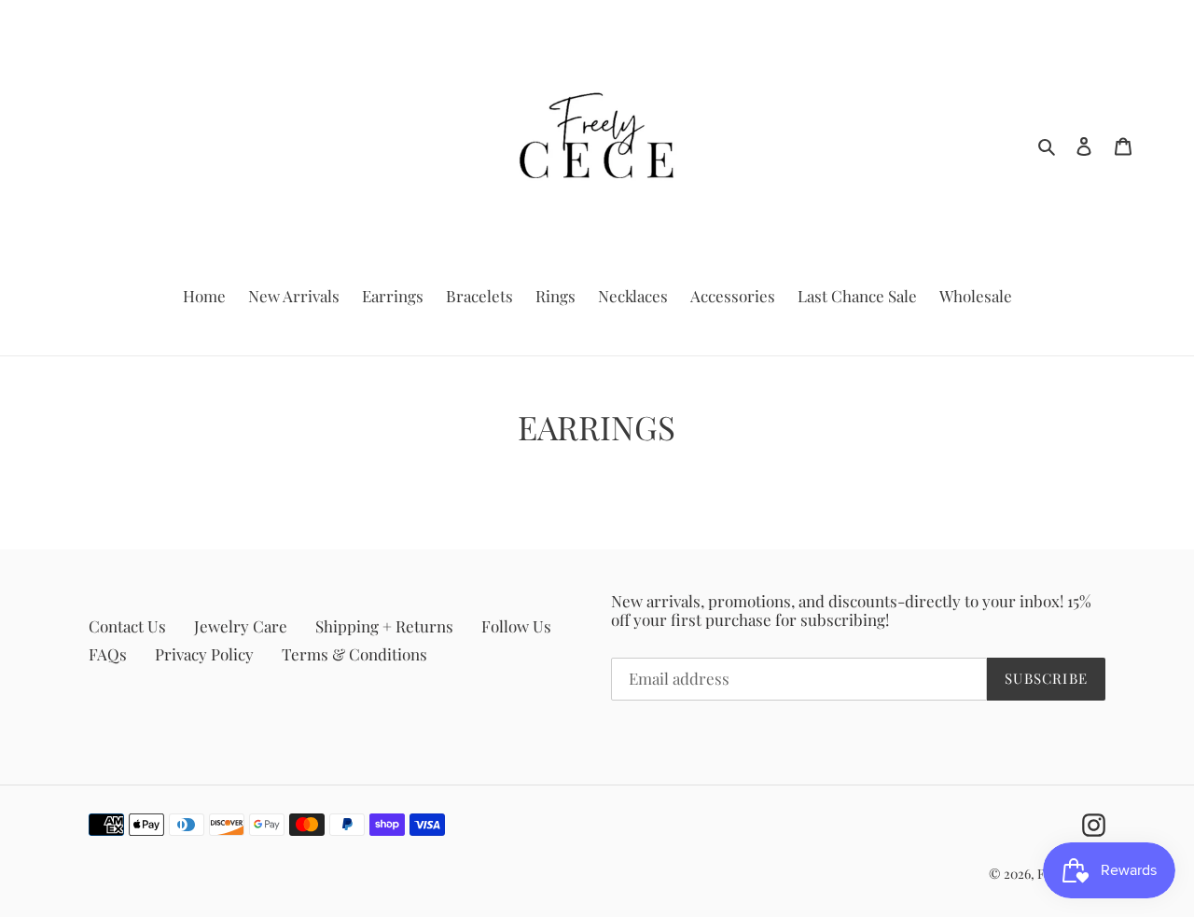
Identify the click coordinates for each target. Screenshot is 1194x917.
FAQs (108, 654)
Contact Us (127, 626)
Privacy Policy (204, 654)
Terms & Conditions (354, 654)
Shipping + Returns (384, 626)
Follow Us (516, 626)
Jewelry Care (240, 626)
